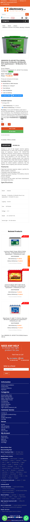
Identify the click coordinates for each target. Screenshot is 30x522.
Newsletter (4, 441)
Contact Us (4, 413)
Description (6, 145)
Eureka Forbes (5, 498)
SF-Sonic (4, 482)
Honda (12, 460)
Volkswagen (10, 466)
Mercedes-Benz (15, 462)
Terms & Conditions (6, 388)
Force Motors (16, 468)
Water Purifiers (5, 406)
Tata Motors (5, 460)
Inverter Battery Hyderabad (20, 505)
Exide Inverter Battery (18, 486)
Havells (13, 498)
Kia (22, 468)
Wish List (3, 439)
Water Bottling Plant (6, 396)
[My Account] (22, 18)
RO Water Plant (19, 452)
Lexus (10, 476)
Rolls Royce (19, 472)
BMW (8, 462)
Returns (3, 416)
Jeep (3, 470)
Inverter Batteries (6, 404)
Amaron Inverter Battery (8, 490)
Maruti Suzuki (13, 458)
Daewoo (21, 474)
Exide (24, 480)
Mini (21, 476)
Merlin (15, 496)
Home (3, 25)
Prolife (10, 496)
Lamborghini (21, 470)
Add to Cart (12, 128)
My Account (4, 436)
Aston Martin (13, 474)
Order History (4, 437)
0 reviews (3, 140)
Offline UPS (22, 501)
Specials (3, 429)
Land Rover (5, 472)
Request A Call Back (28, 261)
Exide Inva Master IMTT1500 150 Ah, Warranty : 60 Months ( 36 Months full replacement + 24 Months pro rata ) (15, 286)
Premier (10, 478)
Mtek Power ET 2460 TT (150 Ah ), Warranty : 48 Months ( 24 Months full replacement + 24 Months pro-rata (15, 319)
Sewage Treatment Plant (8, 454)
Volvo (21, 466)
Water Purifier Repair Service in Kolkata (11, 511)
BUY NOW (13, 131)
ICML (26, 476)
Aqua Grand (21, 494)
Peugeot (16, 478)
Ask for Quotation (18, 95)
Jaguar (22, 462)
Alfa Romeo (5, 474)
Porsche (12, 472)
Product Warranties (6, 417)
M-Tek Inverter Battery (21, 490)
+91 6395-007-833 (5, 4)
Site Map (3, 419)
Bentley (4, 478)
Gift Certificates (5, 426)
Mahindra (16, 464)
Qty (2, 121)
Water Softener (19, 454)
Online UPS (4, 503)
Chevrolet (18, 460)
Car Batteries (4, 401)
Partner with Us (5, 427)
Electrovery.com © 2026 (19, 520)
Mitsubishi (13, 470)
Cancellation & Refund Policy (8, 414)
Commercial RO (5, 403)
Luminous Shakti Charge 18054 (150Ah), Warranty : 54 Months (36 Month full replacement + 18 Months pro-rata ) (15, 253)
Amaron (15, 25)
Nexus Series (23, 496)
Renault (4, 464)
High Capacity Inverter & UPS (9, 407)
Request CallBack (7, 95)
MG (7, 470)
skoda (3, 466)
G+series (4, 496)
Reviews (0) (16, 145)
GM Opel (4, 476)
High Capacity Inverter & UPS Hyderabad (12, 507)
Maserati (16, 476)
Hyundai (21, 458)
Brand (9, 25)
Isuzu (25, 472)
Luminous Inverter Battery (8, 488)
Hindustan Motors (6, 468)
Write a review (11, 140)
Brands (3, 424)
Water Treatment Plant (7, 398)
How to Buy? (4, 430)
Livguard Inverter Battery (8, 492)
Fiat (16, 466)
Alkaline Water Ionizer (7, 399)
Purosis (19, 498)
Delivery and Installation (7, 385)
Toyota (24, 460)
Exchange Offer (5, 103)
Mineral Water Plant (6, 395)
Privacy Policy (4, 386)
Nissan (9, 464)
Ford (22, 464)
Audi (3, 462)
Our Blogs (3, 442)
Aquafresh (13, 494)
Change (12, 18)
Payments (3, 389)
